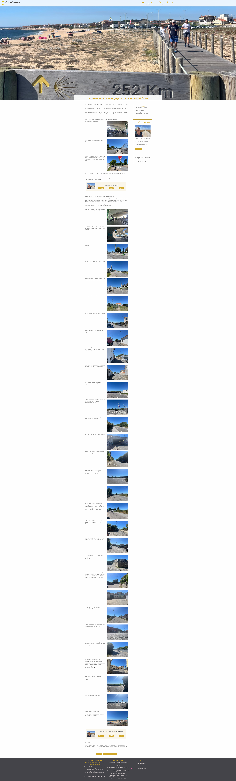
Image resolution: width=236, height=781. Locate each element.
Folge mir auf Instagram (142, 768)
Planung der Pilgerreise (142, 112)
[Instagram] (135, 162)
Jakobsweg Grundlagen (142, 107)
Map (100, 156)
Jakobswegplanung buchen (110, 754)
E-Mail (111, 188)
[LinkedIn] (145, 162)
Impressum (141, 762)
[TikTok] (143, 162)
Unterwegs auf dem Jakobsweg (143, 113)
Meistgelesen (140, 109)
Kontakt (173, 4)
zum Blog (99, 754)
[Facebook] (138, 162)
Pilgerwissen (167, 4)
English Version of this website (141, 765)
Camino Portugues (141, 106)
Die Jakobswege (160, 4)
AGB (141, 766)
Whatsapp (101, 188)
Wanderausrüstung (141, 115)
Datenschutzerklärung (141, 763)
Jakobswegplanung (143, 4)
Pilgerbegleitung (151, 4)
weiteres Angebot (115, 748)
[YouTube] (140, 162)
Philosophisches (140, 110)
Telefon (121, 188)
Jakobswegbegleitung (90, 771)
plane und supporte (116, 184)
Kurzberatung (138, 148)
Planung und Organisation (94, 768)
